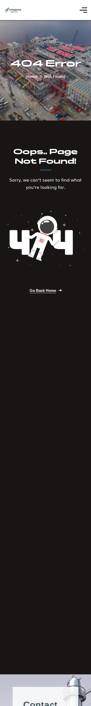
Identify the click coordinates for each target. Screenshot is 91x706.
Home (32, 76)
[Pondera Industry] (13, 10)
